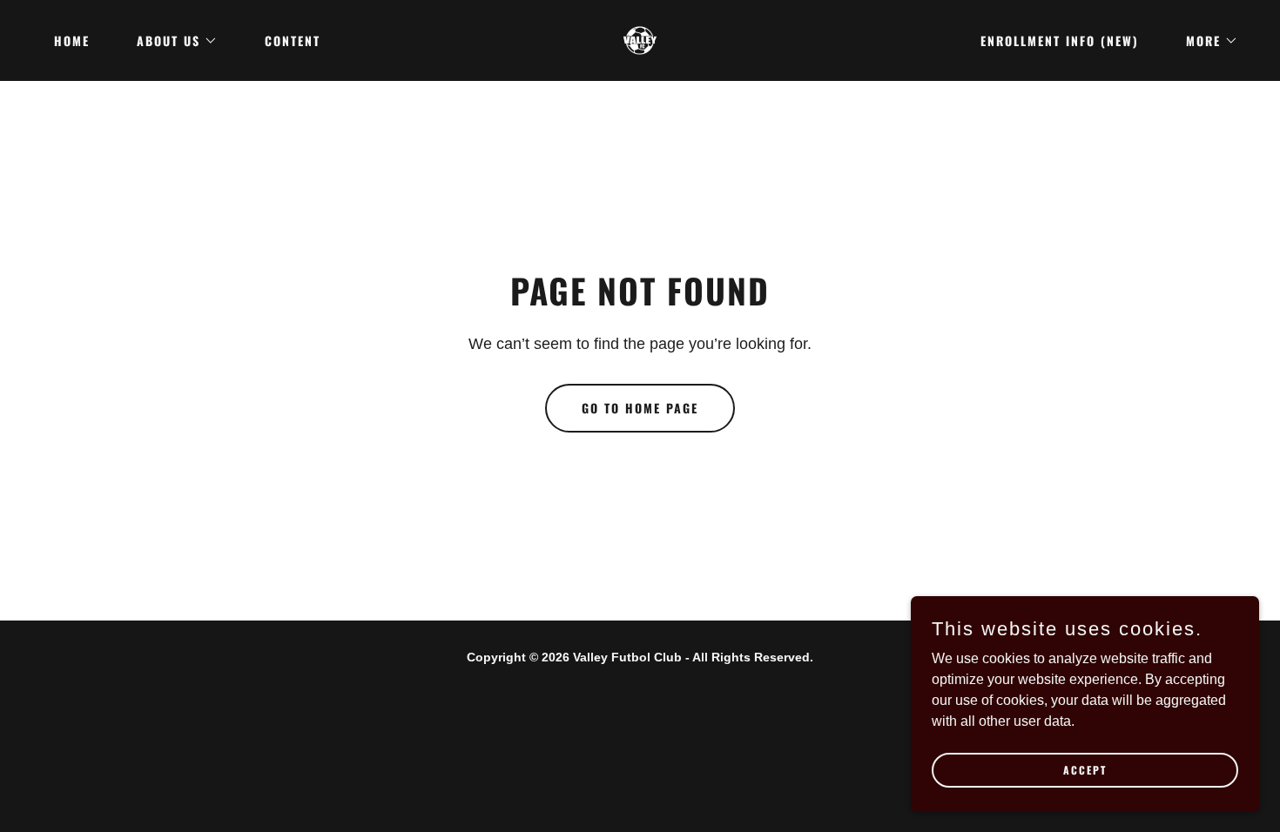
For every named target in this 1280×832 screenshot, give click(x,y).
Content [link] (292, 40)
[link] (640, 39)
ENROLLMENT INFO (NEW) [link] (1059, 40)
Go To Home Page (640, 408)
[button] (171, 40)
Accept (1085, 769)
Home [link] (72, 40)
